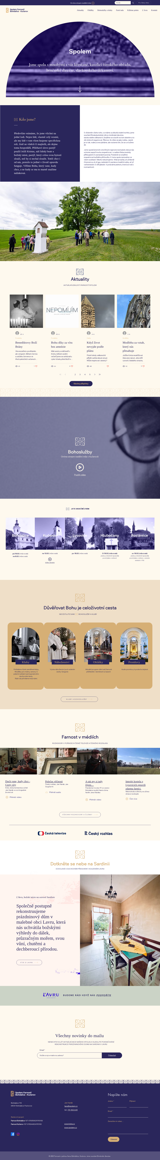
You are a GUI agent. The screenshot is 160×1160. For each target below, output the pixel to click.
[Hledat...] (133, 2)
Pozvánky (18, 338)
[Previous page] (65, 374)
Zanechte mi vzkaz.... (116, 1121)
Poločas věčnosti (54, 781)
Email (42, 1050)
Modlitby (125, 338)
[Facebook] (12, 1134)
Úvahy (89, 338)
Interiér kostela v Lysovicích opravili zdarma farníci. (136, 785)
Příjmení (132, 1101)
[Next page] (95, 374)
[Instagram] (18, 1134)
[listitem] (26, 656)
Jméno (111, 1101)
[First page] (60, 374)
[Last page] (100, 374)
